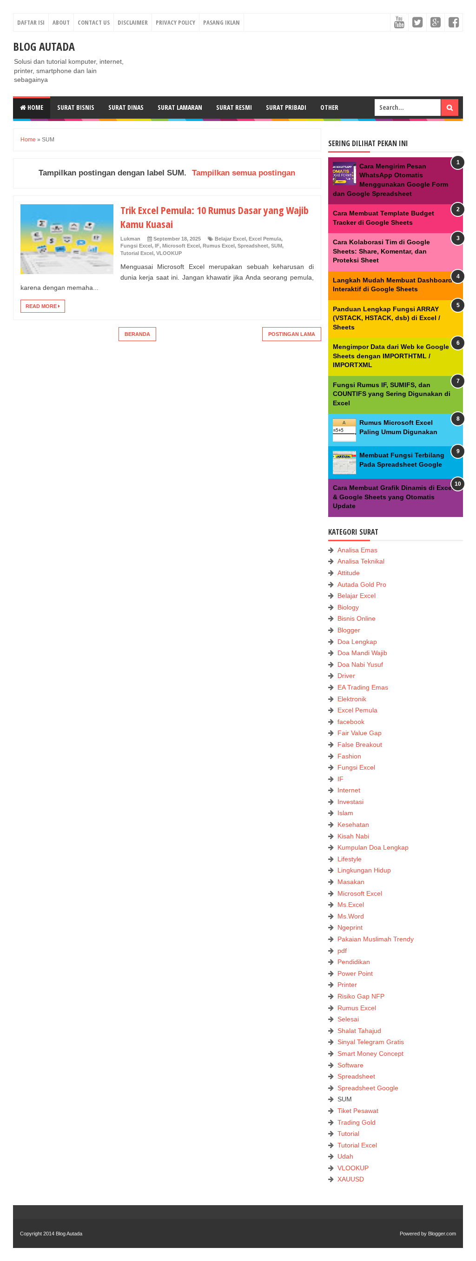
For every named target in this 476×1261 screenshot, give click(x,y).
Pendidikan (353, 962)
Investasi (350, 801)
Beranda (137, 334)
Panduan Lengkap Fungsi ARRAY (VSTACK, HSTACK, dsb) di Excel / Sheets (386, 318)
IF (157, 245)
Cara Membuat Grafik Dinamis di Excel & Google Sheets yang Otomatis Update (393, 497)
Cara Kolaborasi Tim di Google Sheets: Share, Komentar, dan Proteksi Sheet (381, 251)
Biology (348, 607)
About (61, 22)
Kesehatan (353, 824)
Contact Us (94, 22)
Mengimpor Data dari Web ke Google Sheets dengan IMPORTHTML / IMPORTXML (391, 356)
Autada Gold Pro (361, 584)
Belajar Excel (230, 238)
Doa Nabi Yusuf (360, 664)
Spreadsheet (253, 245)
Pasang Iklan (221, 22)
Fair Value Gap (359, 733)
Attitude (348, 573)
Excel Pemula (265, 238)
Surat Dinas (126, 107)
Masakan (350, 881)
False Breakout (359, 744)
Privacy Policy (175, 22)
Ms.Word (350, 916)
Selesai (348, 1019)
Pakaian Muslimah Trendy (375, 939)
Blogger (348, 630)
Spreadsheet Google (367, 1088)
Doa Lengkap (357, 641)
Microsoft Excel (181, 245)
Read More (42, 306)
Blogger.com (442, 1233)
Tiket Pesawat (357, 1110)
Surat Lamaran (180, 107)
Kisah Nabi (353, 836)
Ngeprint (350, 927)
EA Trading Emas (362, 687)
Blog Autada (44, 46)
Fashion (349, 756)
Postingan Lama (291, 334)
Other (329, 107)
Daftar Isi (31, 22)
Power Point (355, 973)
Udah (345, 1156)
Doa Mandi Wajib (362, 653)
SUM (276, 245)
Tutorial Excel (136, 253)
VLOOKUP (169, 253)
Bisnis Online (356, 618)
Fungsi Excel (136, 245)
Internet (348, 790)
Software (350, 1065)
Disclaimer (133, 22)
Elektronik (351, 699)
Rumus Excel (219, 245)
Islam (345, 813)
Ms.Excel (350, 904)
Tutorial (348, 1133)
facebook (350, 721)
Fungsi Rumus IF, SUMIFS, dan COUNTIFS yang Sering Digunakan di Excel (391, 394)
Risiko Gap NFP (360, 996)
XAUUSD (350, 1179)
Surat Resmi (234, 107)
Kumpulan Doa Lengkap (373, 847)
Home (34, 107)
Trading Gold (356, 1122)
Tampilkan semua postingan (243, 172)
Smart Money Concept (370, 1053)
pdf (342, 950)
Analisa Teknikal (360, 561)
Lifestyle (349, 859)
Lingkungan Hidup (364, 870)
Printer (347, 984)
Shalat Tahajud (359, 1030)
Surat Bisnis (75, 107)
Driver (346, 675)
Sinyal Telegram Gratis (370, 1042)
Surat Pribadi (286, 107)
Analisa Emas (357, 550)
